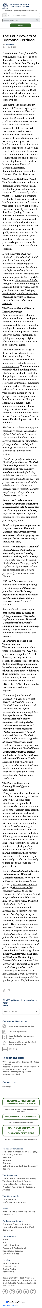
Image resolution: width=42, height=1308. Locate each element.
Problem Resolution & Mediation (18, 1187)
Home (5, 1239)
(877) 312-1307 (8, 1286)
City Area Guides (10, 1254)
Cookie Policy (9, 1269)
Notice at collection (10, 1305)
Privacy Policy (9, 1266)
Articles (6, 1190)
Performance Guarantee (14, 1202)
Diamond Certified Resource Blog (19, 1178)
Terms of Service (10, 1263)
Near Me (6, 1157)
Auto (4, 1242)
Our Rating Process (12, 1154)
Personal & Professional (14, 1248)
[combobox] (23, 15)
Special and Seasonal (12, 1251)
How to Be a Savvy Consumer (17, 1184)
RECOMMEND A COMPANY (21, 1116)
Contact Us (7, 1214)
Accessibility (8, 1272)
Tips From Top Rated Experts (16, 1181)
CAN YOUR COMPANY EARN (21, 1131)
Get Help (6, 1086)
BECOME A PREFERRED (21, 1102)
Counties (6, 1163)
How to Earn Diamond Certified (18, 1227)
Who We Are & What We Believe (18, 1212)
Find (20, 25)
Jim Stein (9, 44)
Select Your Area (10, 1011)
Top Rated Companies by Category (19, 1152)
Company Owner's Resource (16, 1224)
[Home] (4, 5)
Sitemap (6, 1160)
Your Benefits (9, 1199)
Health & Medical (10, 1245)
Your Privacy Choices (16, 1302)
